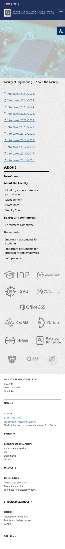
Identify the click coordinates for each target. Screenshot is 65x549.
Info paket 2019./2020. (20, 133)
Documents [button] (11, 232)
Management (13, 199)
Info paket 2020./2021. (20, 127)
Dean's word (12, 176)
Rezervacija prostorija (16, 482)
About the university (15, 448)
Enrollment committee (19, 225)
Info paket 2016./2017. (20, 153)
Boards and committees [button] (20, 217)
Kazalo (7, 523)
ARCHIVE (9, 535)
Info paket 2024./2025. (20, 100)
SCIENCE (9, 467)
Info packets (13, 258)
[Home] (29, 13)
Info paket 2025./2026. (21, 94)
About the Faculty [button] (16, 183)
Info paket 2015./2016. (20, 160)
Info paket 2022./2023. (20, 114)
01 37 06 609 (14, 418)
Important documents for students (21, 241)
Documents (10, 455)
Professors (12, 205)
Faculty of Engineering (18, 82)
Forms (7, 459)
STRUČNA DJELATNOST (17, 501)
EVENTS (8, 433)
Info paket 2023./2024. (20, 107)
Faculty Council (14, 210)
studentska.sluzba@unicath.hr (20, 421)
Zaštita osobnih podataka (17, 520)
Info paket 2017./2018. (20, 147)
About (10, 167)
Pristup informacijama (16, 516)
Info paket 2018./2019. (20, 140)
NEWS (7, 403)
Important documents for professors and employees (22, 251)
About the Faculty (47, 82)
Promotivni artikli (13, 486)
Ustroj (7, 452)
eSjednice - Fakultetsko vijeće (20, 489)
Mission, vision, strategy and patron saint (23, 192)
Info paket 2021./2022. (20, 120)
